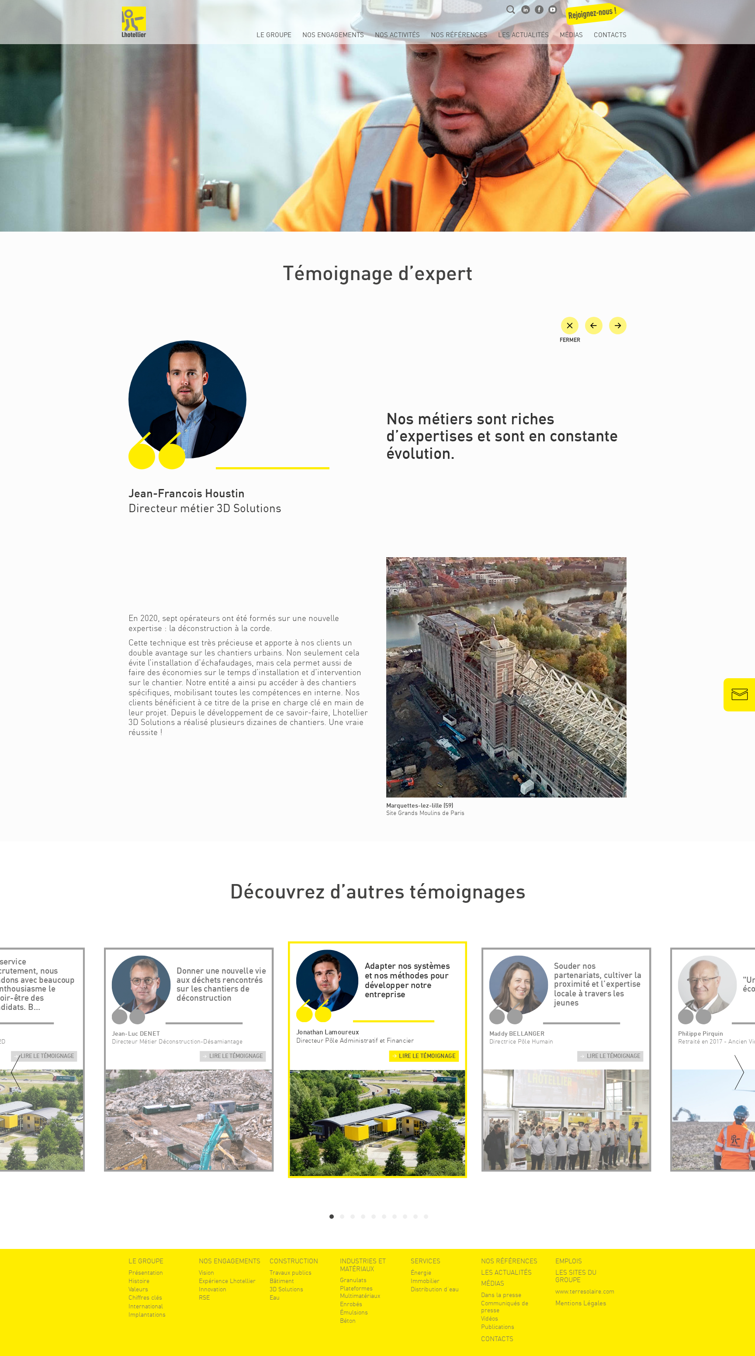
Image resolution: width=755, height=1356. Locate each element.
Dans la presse (501, 1294)
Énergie (421, 1272)
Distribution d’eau (435, 1289)
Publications (497, 1326)
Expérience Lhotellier (227, 1280)
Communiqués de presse (504, 1307)
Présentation (145, 1272)
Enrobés (351, 1304)
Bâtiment (282, 1280)
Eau (275, 1297)
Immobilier (425, 1280)
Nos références (459, 35)
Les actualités (523, 35)
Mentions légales (580, 1303)
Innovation (212, 1289)
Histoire (138, 1280)
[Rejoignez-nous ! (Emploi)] (595, 16)
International (145, 1306)
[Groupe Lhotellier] (134, 22)
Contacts (610, 35)
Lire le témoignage (47, 1057)
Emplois (568, 1261)
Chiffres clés (145, 1297)
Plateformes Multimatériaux (360, 1292)
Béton (348, 1320)
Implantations (147, 1314)
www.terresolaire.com (584, 1291)
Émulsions (354, 1312)
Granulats (353, 1279)
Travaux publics (291, 1272)
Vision (206, 1272)
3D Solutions (286, 1289)
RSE (204, 1297)
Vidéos (489, 1318)
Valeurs (138, 1289)
